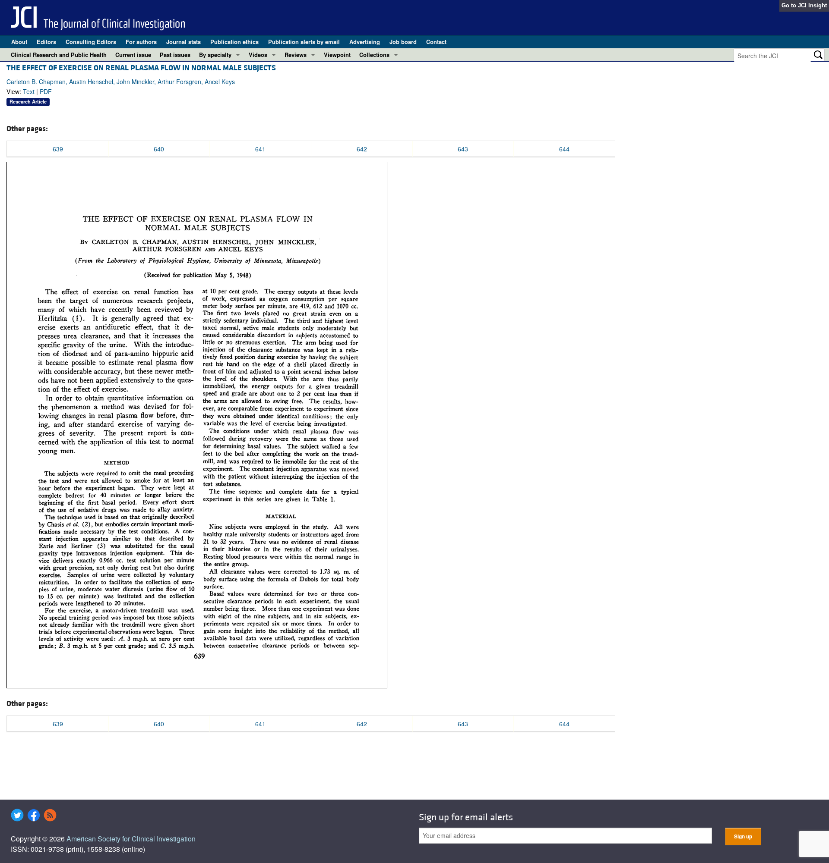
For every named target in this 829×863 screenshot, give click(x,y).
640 (159, 148)
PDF (46, 91)
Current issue (133, 54)
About (19, 42)
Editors (46, 42)
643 (463, 148)
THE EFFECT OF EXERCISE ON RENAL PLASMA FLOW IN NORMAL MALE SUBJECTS (141, 68)
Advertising (364, 42)
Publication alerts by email (304, 42)
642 (362, 148)
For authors (141, 42)
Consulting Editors (91, 42)
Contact (436, 42)
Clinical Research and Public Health (59, 54)
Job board (403, 42)
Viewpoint (337, 54)
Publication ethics (234, 42)
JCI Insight (812, 5)
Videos (258, 54)
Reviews (296, 54)
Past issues (175, 54)
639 (58, 148)
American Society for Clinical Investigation (131, 839)
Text (29, 91)
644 (564, 148)
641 (260, 148)
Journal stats (183, 42)
